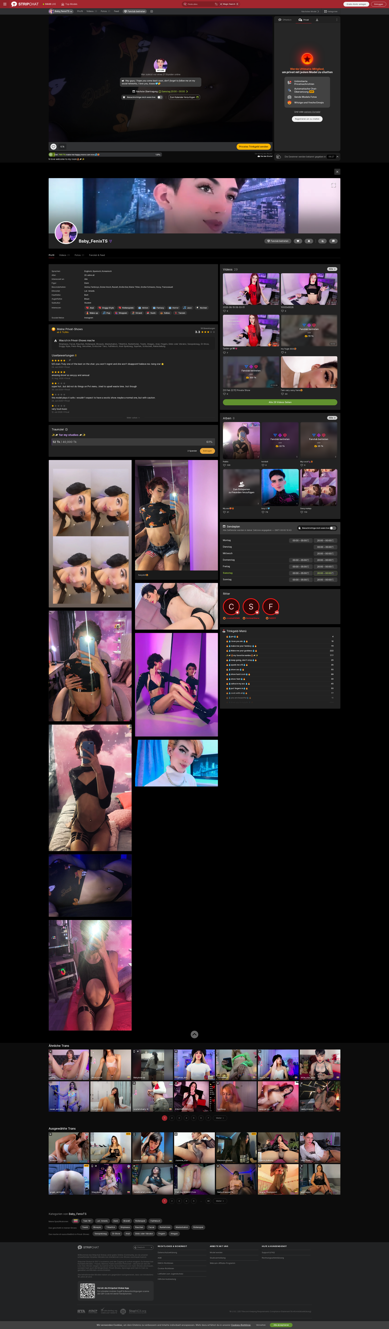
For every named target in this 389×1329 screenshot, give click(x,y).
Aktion (145, 308)
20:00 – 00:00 (173, 91)
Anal (92, 308)
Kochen (203, 308)
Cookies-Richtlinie (241, 1325)
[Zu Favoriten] (53, 147)
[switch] (333, 528)
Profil (80, 11)
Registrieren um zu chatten (307, 119)
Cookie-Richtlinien (166, 1268)
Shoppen (123, 313)
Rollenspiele (128, 308)
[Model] (337, 172)
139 (228, 465)
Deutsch (141, 1247)
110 (305, 512)
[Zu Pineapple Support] (123, 1311)
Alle (331, 269)
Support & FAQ (268, 1252)
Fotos (105, 11)
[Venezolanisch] (76, 1221)
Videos (91, 11)
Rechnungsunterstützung (273, 1258)
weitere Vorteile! (312, 112)
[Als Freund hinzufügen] (322, 241)
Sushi (152, 313)
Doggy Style (108, 308)
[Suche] (216, 4)
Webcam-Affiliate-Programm (222, 1263)
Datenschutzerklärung (167, 1252)
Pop (108, 313)
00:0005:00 (300, 540)
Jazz (189, 308)
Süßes (167, 313)
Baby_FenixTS (77, 1213)
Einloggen (378, 4)
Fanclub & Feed (97, 255)
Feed (116, 11)
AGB (160, 1258)
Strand (139, 313)
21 (228, 512)
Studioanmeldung (217, 1258)
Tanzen (181, 313)
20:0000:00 (324, 540)
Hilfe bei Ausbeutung (167, 1279)
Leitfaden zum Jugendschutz (170, 1274)
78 (266, 512)
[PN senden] (333, 241)
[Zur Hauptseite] (25, 4)
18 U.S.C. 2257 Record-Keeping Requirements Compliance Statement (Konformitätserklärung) (270, 1311)
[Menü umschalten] (5, 4)
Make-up (94, 313)
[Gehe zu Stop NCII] (138, 1311)
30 (286, 394)
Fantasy (160, 308)
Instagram (88, 318)
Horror (175, 308)
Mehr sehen (132, 418)
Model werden (216, 1252)
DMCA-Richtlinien (165, 1263)
